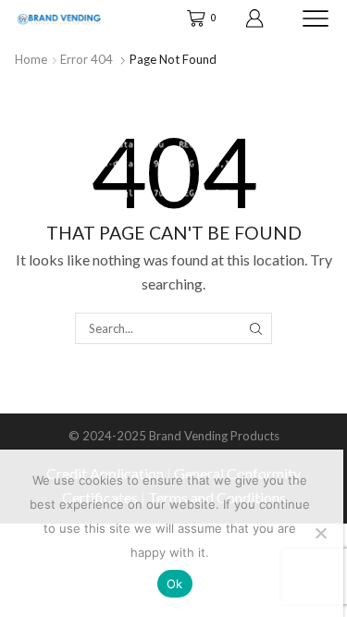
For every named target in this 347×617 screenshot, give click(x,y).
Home (31, 59)
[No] (320, 533)
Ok (175, 583)
